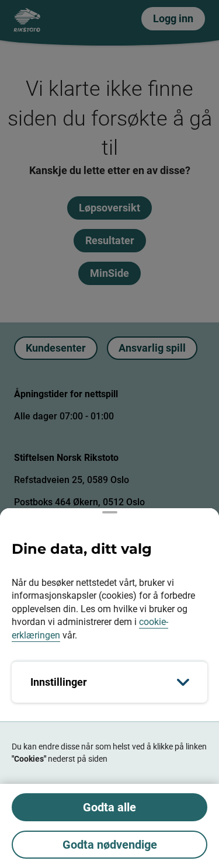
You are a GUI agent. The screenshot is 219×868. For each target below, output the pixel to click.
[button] (109, 434)
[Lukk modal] (110, 512)
